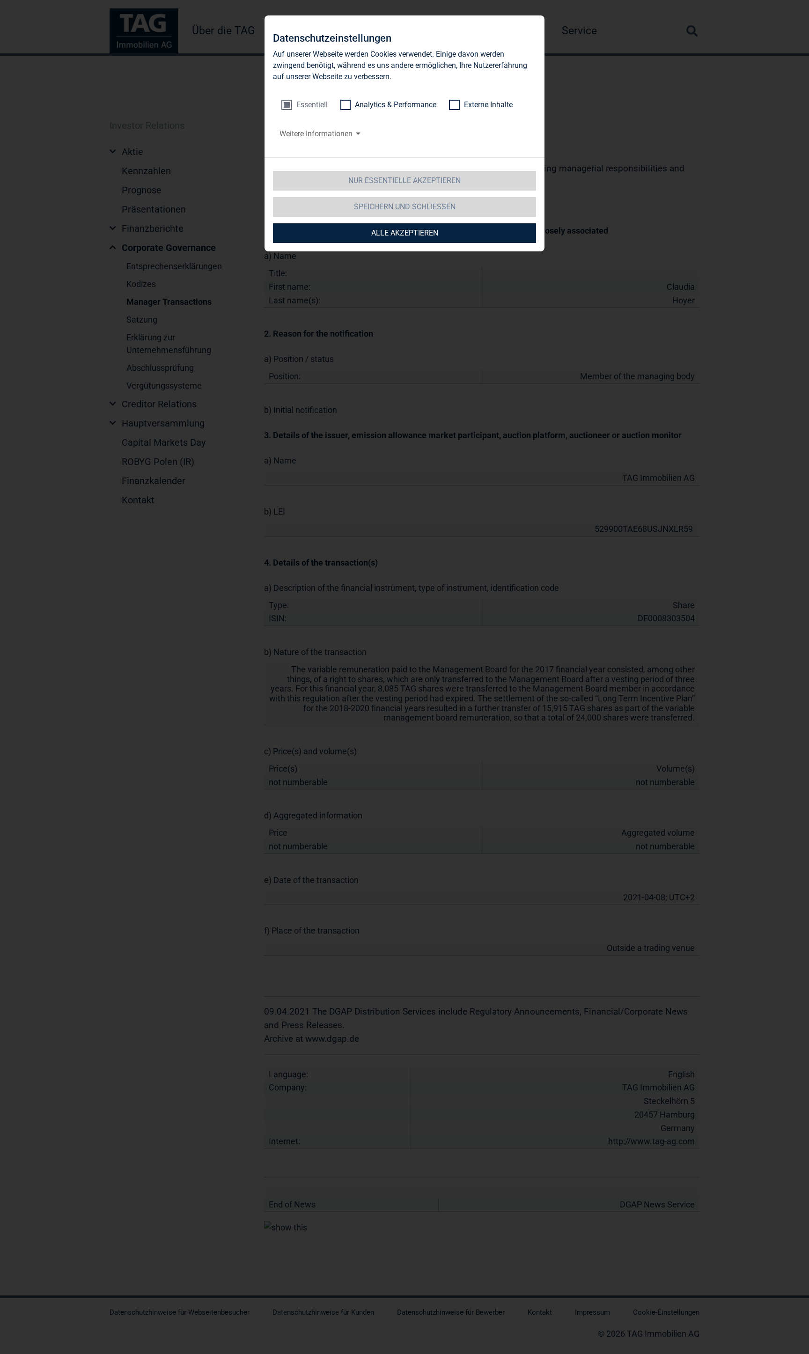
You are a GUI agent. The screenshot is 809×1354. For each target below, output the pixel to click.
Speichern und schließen (405, 206)
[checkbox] (304, 104)
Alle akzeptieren (404, 232)
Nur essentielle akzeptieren (404, 180)
